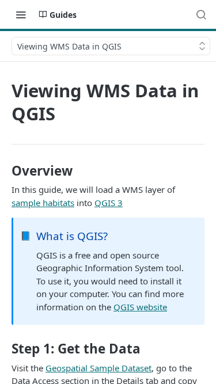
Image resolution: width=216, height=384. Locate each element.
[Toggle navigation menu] (21, 14)
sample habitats (43, 202)
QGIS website (140, 307)
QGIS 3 (108, 202)
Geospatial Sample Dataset (98, 368)
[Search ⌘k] (201, 14)
